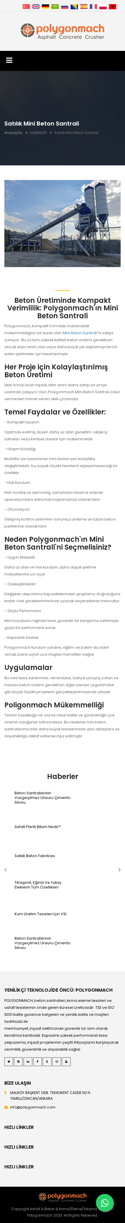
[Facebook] (37, 1061)
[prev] (6, 870)
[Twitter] (8, 1061)
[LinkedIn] (28, 1061)
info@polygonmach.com (33, 1107)
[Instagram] (56, 1061)
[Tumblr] (47, 1061)
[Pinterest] (18, 1061)
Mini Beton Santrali (80, 332)
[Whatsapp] (104, 1202)
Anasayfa (13, 132)
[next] (118, 870)
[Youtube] (66, 1061)
